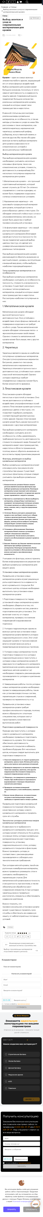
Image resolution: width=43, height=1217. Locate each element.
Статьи (5, 16)
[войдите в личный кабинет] (18, 1)
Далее (28, 1099)
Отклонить (31, 1210)
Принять (11, 1210)
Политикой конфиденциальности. (25, 1201)
